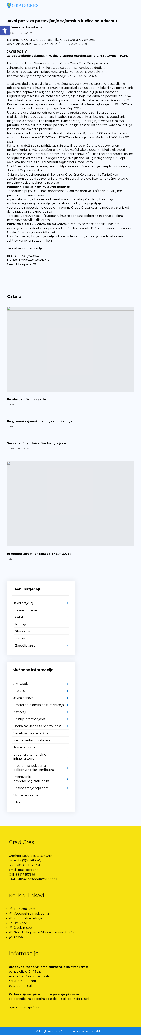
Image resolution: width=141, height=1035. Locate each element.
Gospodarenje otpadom (30, 788)
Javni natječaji (23, 603)
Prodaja (21, 624)
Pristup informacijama (29, 719)
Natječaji (19, 712)
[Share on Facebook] (13, 278)
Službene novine (25, 795)
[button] (5, 30)
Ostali (19, 617)
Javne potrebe (26, 610)
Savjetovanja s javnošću (30, 733)
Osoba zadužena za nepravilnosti (37, 726)
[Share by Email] (59, 278)
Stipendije (22, 631)
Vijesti (36, 27)
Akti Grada (21, 684)
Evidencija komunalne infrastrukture (29, 756)
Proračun (20, 691)
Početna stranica (18, 27)
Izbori (17, 802)
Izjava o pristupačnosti (25, 1007)
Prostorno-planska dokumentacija (38, 705)
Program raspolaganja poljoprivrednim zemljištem (33, 768)
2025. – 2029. (16, 448)
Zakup (20, 638)
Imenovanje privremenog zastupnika (31, 779)
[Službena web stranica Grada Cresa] (22, 5)
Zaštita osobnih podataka (31, 740)
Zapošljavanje (25, 645)
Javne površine (24, 747)
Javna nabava (23, 698)
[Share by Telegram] (50, 278)
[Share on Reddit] (31, 278)
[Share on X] (22, 278)
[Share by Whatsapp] (41, 278)
